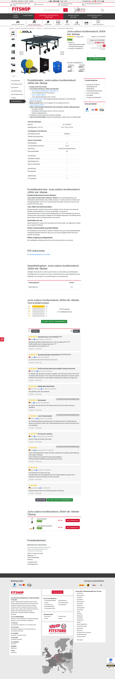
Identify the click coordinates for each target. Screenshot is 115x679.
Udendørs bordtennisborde (50, 28)
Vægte (78, 612)
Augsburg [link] (17, 601)
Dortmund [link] (30, 603)
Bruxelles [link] (19, 639)
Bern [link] (15, 635)
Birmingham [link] (23, 618)
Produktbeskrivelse (16, 84)
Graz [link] (12, 625)
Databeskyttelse (62, 600)
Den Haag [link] (26, 629)
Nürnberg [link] (18, 611)
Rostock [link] (30, 611)
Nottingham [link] (30, 620)
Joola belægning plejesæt (44, 526)
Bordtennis (39, 28)
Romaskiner (80, 599)
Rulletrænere (80, 620)
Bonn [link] (35, 601)
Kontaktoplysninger (63, 602)
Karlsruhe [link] (30, 607)
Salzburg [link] (30, 625)
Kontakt (31, 1)
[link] (87, 110)
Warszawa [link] (13, 652)
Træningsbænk (81, 607)
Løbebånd (79, 597)
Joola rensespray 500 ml (36, 105)
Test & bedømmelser (17, 94)
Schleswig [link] (20, 612)
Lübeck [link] (24, 609)
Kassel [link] (35, 607)
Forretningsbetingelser (50, 600)
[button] (13, 33)
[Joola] (25, 31)
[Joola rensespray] (32, 520)
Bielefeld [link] (26, 601)
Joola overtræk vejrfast (38, 95)
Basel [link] (12, 635)
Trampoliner (80, 603)
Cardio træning (15, 16)
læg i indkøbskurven (96, 59)
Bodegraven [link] (21, 629)
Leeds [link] (17, 618)
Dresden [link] (36, 603)
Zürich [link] (24, 635)
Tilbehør (13, 98)
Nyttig (31, 348)
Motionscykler (80, 595)
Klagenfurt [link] (22, 625)
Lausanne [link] (19, 635)
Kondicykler (80, 618)
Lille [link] (12, 643)
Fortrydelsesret (62, 604)
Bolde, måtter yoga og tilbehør (94, 16)
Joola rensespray (42, 519)
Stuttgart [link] (26, 612)
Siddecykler (80, 616)
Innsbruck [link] (16, 625)
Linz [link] (27, 625)
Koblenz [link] (13, 609)
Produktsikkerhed (16, 101)
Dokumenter (14, 87)
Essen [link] (23, 605)
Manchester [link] (23, 620)
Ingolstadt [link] (24, 607)
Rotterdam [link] (20, 631)
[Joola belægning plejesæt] (32, 527)
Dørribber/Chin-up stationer (84, 632)
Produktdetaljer (15, 80)
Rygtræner (79, 630)
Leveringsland (85, 1)
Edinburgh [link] (35, 618)
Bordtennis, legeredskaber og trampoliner (48, 16)
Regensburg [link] (24, 611)
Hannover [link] (18, 607)
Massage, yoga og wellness (73, 16)
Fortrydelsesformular (49, 608)
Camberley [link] (29, 618)
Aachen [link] (13, 601)
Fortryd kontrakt (57, 592)
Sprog (93, 1)
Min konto (99, 1)
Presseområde (62, 616)
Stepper (79, 622)
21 (46, 306)
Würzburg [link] (13, 614)
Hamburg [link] (13, 607)
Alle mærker (80, 640)
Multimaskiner (80, 601)
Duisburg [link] (19, 605)
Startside (12, 28)
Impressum (20, 1)
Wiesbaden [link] (32, 612)
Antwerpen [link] (14, 639)
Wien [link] (35, 625)
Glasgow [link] (13, 620)
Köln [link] (17, 609)
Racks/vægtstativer (82, 624)
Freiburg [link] (33, 605)
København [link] (14, 648)
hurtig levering (40, 4)
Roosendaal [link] (14, 631)
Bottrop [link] (13, 603)
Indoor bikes (80, 609)
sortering (34, 331)
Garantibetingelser (16, 91)
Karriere (26, 1)
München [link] (35, 609)
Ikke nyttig (38, 348)
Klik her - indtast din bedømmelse (54, 321)
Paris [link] (14, 643)
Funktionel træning (82, 626)
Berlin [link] (22, 601)
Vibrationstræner (81, 636)
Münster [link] (13, 611)
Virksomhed (14, 1)
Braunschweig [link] (19, 603)
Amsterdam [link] (14, 629)
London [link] (18, 620)
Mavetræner (80, 628)
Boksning (79, 614)
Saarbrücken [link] (14, 612)
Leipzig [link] (20, 609)
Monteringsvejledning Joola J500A (39, 254)
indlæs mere (40, 500)
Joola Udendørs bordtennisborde (65, 28)
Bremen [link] (25, 603)
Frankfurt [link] (28, 605)
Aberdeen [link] (13, 618)
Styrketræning (28, 15)
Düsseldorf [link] (14, 605)
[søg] (65, 10)
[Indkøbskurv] (102, 10)
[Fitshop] (21, 10)
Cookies (46, 602)
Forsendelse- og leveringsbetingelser (49, 605)
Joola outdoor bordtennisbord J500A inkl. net (45, 91)
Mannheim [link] (29, 609)
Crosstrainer (80, 593)
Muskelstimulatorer (82, 634)
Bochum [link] (31, 601)
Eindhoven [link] (32, 629)
